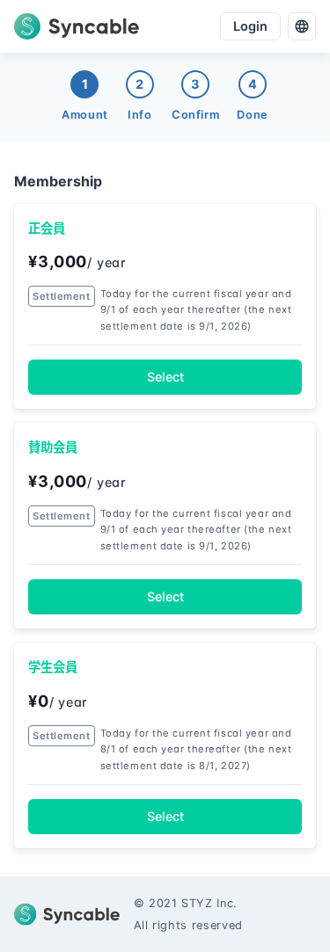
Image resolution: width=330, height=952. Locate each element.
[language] (302, 26)
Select (165, 376)
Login (250, 25)
